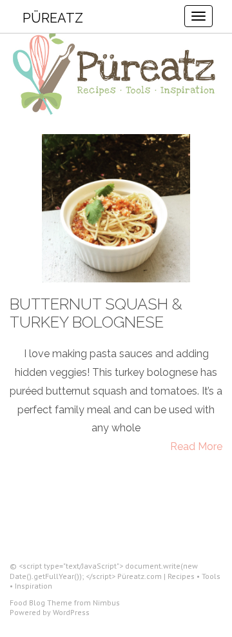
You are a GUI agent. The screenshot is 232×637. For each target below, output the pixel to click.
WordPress (71, 612)
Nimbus (106, 602)
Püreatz (53, 18)
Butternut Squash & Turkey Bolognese (96, 313)
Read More (196, 446)
